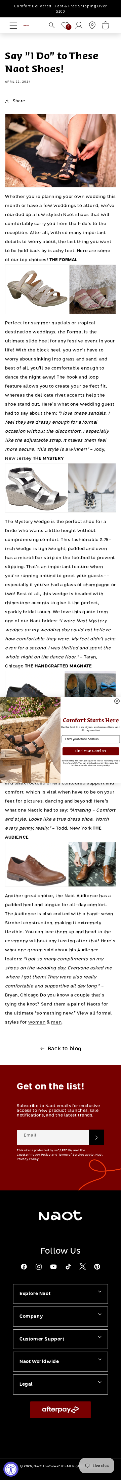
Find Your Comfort (91, 751)
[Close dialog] (117, 701)
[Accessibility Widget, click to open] (10, 1469)
